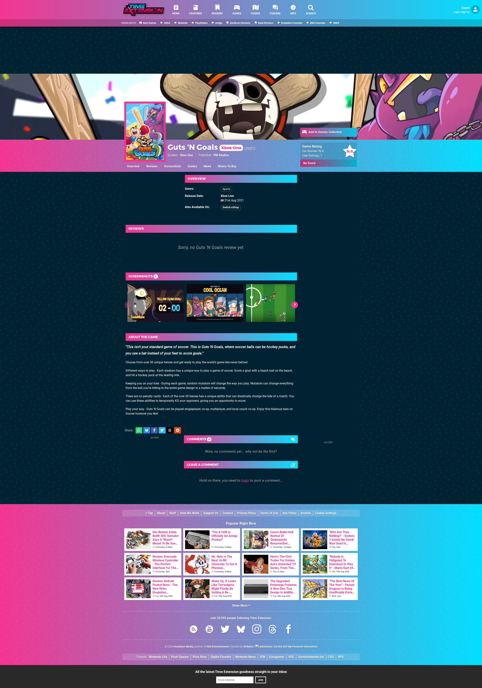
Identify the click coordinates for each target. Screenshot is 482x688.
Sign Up (465, 12)
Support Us (210, 513)
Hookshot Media (183, 646)
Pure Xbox (200, 657)
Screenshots (172, 166)
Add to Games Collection (325, 132)
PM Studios (221, 155)
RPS (341, 657)
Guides (192, 166)
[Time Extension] (143, 10)
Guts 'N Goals (204, 147)
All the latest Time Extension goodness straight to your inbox (241, 672)
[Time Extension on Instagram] (257, 629)
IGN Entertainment (218, 646)
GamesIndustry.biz (311, 657)
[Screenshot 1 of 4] (155, 303)
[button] (294, 305)
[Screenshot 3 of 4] (274, 303)
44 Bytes (248, 646)
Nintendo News (245, 657)
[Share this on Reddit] (177, 430)
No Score (309, 163)
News (207, 166)
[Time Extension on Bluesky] (241, 629)
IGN (262, 657)
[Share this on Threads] (169, 430)
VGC (291, 657)
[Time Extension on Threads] (273, 629)
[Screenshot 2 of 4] (215, 303)
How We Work (189, 513)
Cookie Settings (325, 513)
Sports (226, 189)
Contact (228, 513)
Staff (172, 513)
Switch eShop (231, 207)
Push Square (180, 657)
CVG (331, 657)
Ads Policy (289, 513)
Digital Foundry (221, 657)
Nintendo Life (158, 657)
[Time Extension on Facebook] (288, 629)
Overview (133, 166)
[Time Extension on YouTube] (209, 629)
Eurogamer (276, 657)
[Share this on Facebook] (154, 430)
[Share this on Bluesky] (146, 430)
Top (150, 513)
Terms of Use (269, 513)
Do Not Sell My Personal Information (296, 646)
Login (456, 12)
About (161, 513)
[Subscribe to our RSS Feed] (194, 629)
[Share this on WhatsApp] (139, 430)
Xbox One (186, 155)
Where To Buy (227, 166)
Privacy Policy (246, 513)
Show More (240, 605)
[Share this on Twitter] (162, 430)
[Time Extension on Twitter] (225, 629)
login (245, 480)
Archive (306, 513)
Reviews (152, 166)
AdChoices (265, 646)
